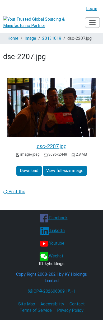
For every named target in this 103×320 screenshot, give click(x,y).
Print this (16, 191)
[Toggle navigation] (92, 22)
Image (30, 38)
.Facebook (58, 217)
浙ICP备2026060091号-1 (51, 291)
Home (12, 38)
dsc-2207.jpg (52, 146)
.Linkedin (57, 230)
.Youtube (56, 243)
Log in (91, 8)
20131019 (51, 38)
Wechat (56, 255)
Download (29, 170)
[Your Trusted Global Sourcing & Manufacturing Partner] (44, 22)
